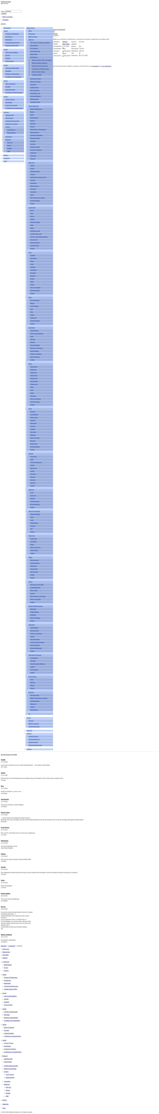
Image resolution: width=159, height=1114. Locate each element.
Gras (31, 309)
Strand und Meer (35, 222)
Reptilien (33, 267)
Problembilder (34, 612)
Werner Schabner (6, 935)
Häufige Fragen (33, 742)
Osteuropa (33, 369)
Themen (31, 721)
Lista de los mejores (11, 105)
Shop (5, 161)
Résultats (8, 71)
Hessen (32, 126)
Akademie (7, 158)
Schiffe (32, 465)
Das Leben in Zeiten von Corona (39, 42)
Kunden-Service (33, 736)
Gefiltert (32, 667)
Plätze (32, 544)
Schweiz (32, 158)
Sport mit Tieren (35, 438)
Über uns (10, 142)
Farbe (32, 517)
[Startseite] (3, 24)
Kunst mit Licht (34, 630)
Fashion (32, 174)
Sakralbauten (34, 330)
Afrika (32, 387)
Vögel (32, 264)
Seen (31, 213)
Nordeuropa (33, 367)
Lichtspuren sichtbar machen (40, 69)
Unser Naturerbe (34, 106)
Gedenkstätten (34, 351)
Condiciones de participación (14, 108)
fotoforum (8, 139)
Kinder (32, 168)
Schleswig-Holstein (36, 150)
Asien (32, 390)
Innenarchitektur (35, 345)
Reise (30, 364)
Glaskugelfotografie (36, 648)
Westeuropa (33, 375)
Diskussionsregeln (34, 726)
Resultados (9, 102)
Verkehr (32, 593)
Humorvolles (34, 569)
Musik (32, 195)
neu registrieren (106, 66)
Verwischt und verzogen (37, 642)
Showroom (32, 34)
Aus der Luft (33, 240)
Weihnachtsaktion (35, 96)
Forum (29, 718)
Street (30, 557)
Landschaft (32, 207)
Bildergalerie (31, 28)
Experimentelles (35, 200)
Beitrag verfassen (34, 723)
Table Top (33, 495)
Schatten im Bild (36, 75)
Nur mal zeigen (34, 695)
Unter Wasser (33, 676)
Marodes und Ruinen (36, 348)
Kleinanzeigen (11, 133)
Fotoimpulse (34, 57)
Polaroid (32, 526)
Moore (32, 228)
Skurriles (32, 483)
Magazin (6, 112)
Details (32, 279)
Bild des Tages (33, 37)
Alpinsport (33, 432)
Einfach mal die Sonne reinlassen (42, 60)
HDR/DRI (33, 615)
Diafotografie (34, 523)
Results (8, 55)
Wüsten (32, 219)
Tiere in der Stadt (35, 287)
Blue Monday (34, 45)
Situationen (33, 566)
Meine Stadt (33, 590)
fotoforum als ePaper (12, 124)
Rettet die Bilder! (35, 514)
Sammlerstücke (34, 501)
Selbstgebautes (34, 701)
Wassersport (34, 417)
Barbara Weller (5, 893)
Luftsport (32, 429)
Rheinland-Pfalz (35, 138)
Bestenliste (9, 39)
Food (31, 492)
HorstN (3, 867)
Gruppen (32, 180)
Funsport (32, 426)
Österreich (33, 156)
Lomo (32, 520)
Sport (30, 409)
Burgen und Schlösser (36, 333)
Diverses (31, 692)
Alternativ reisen (35, 402)
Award (6, 31)
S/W (31, 529)
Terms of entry (10, 61)
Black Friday (34, 54)
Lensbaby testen (35, 102)
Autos (32, 459)
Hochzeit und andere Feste (38, 177)
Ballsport (32, 411)
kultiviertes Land (35, 231)
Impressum (5, 949)
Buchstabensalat (35, 51)
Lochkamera (34, 658)
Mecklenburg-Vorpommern (38, 129)
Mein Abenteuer (35, 90)
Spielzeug (33, 474)
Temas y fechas (10, 99)
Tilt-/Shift (32, 661)
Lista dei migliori (10, 89)
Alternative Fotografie (35, 655)
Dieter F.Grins (5, 812)
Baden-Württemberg (36, 109)
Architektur (32, 327)
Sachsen (32, 144)
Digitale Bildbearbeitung (36, 606)
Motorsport (33, 423)
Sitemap (4, 958)
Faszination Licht (35, 93)
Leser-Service (11, 130)
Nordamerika (34, 381)
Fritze (3, 880)
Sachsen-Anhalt (35, 147)
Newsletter (9, 137)
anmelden (95, 66)
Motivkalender (34, 99)
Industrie (32, 339)
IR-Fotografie (34, 669)
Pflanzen (32, 682)
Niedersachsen (34, 132)
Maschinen (33, 468)
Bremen (32, 121)
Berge (32, 210)
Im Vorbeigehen (35, 563)
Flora (30, 297)
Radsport (33, 420)
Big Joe (3, 907)
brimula (55, 34)
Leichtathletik (34, 414)
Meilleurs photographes (12, 74)
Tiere (30, 252)
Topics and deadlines (12, 52)
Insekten (32, 255)
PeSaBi (3, 760)
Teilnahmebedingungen (13, 42)
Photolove (33, 84)
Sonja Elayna (5, 827)
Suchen (3, 11)
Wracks (32, 685)
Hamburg (33, 123)
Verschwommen (35, 639)
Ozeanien (33, 396)
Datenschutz (6, 952)
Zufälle (32, 575)
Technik (31, 453)
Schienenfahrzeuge (36, 462)
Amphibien (33, 270)
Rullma (3, 854)
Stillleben (31, 490)
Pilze (31, 312)
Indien (32, 393)
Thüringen (33, 153)
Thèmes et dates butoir (12, 68)
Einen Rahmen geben (38, 72)
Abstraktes (32, 625)
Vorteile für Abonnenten (12, 121)
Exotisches (33, 318)
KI (29, 714)
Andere (32, 203)
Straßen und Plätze (36, 354)
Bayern (32, 112)
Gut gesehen (34, 572)
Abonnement (9, 118)
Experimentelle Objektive (37, 664)
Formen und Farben (36, 633)
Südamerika (33, 384)
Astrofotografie (34, 245)
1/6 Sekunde (34, 48)
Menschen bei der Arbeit (37, 198)
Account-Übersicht (34, 739)
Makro (32, 282)
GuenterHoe (5, 799)
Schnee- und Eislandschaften (39, 237)
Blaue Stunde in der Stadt (37, 596)
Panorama (32, 536)
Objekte (32, 498)
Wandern (33, 435)
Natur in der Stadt (35, 599)
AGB (8, 151)
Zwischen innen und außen (40, 66)
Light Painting (34, 628)
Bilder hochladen (7, 17)
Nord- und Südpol (35, 399)
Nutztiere (33, 276)
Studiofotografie (35, 171)
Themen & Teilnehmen (12, 34)
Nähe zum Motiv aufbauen (39, 63)
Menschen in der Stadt (36, 584)
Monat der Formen (35, 79)
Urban (30, 582)
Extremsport (33, 444)
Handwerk (33, 192)
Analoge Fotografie (34, 511)
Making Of (33, 704)
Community (7, 28)
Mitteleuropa (34, 378)
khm (2, 786)
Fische (32, 261)
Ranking (8, 58)
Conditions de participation (13, 77)
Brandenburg (34, 118)
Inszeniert (33, 189)
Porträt (32, 165)
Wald (31, 225)
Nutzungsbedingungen (35, 745)
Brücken (32, 342)
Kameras (33, 480)
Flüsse (32, 216)
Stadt (31, 336)
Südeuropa (33, 372)
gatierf (3, 773)
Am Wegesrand (34, 300)
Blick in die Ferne (35, 547)
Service (8, 127)
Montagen (33, 609)
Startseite (3, 946)
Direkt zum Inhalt (6, 1)
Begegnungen (34, 186)
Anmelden (5, 20)
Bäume (32, 303)
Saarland (33, 141)
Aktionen (31, 39)
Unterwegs (33, 183)
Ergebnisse (9, 37)
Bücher (6, 155)
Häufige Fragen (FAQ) (12, 45)
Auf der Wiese (34, 306)
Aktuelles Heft (10, 115)
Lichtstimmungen (35, 587)
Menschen (32, 162)
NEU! (30, 31)
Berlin (32, 115)
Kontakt (9, 148)
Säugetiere (33, 258)
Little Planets (34, 550)
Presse (9, 145)
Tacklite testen (34, 87)
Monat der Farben (35, 81)
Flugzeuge (33, 456)
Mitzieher (33, 441)
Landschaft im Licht (36, 234)
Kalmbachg (4, 841)
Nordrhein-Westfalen (36, 135)
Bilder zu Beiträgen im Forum (38, 698)
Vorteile (29, 749)
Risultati (8, 87)
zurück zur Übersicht (59, 29)
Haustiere (33, 273)
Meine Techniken (35, 618)
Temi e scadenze (10, 84)
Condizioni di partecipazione (14, 92)
